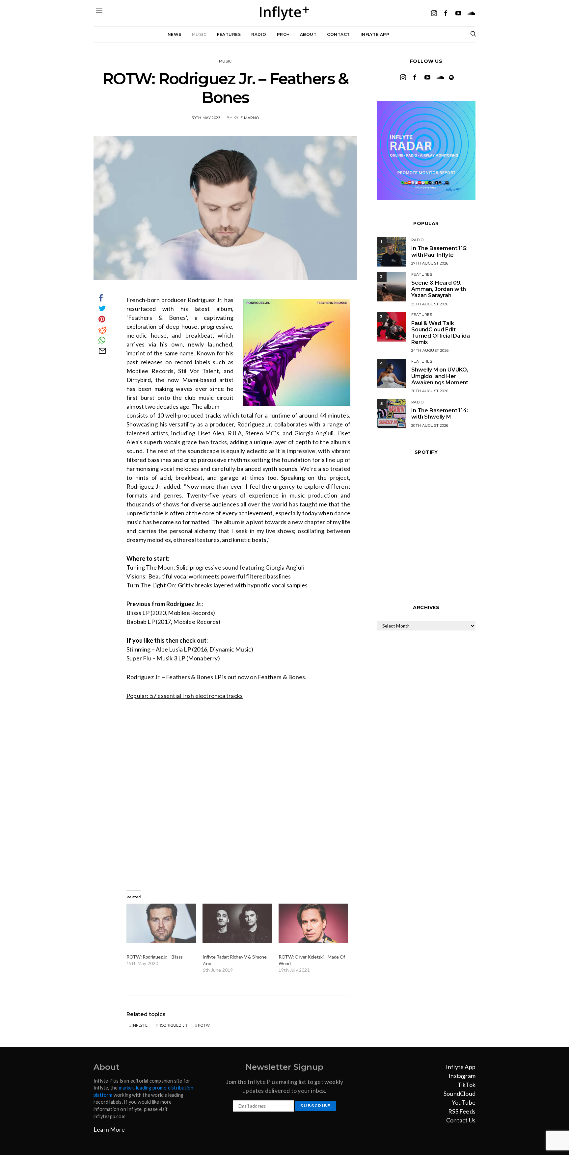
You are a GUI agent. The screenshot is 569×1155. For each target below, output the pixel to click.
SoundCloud (459, 1093)
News (174, 34)
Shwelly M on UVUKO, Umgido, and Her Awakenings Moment (439, 376)
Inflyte (140, 1025)
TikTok (466, 1084)
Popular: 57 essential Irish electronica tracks (184, 695)
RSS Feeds (461, 1111)
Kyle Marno (246, 118)
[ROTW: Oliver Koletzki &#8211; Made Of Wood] (313, 923)
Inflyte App (375, 34)
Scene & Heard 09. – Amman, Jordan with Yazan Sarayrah (438, 289)
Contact (338, 34)
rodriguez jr (172, 1025)
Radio (258, 34)
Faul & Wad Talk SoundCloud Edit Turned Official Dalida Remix (440, 333)
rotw (204, 1025)
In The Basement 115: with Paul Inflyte (439, 251)
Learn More (109, 1129)
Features (229, 34)
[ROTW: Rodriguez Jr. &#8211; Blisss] (161, 923)
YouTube (463, 1102)
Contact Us (460, 1120)
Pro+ (283, 34)
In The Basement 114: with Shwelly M (439, 413)
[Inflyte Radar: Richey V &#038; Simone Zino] (237, 923)
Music (199, 34)
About (308, 34)
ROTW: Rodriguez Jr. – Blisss (154, 957)
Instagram (461, 1075)
